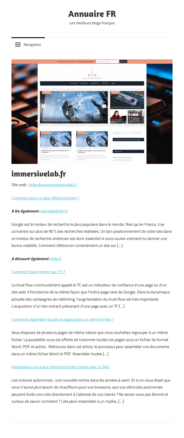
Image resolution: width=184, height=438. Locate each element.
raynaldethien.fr (54, 211)
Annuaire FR (92, 13)
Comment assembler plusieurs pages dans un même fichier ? (62, 319)
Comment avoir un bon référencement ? (45, 198)
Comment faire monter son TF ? (38, 272)
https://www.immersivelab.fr (53, 185)
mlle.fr (56, 259)
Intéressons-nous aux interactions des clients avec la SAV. (60, 367)
